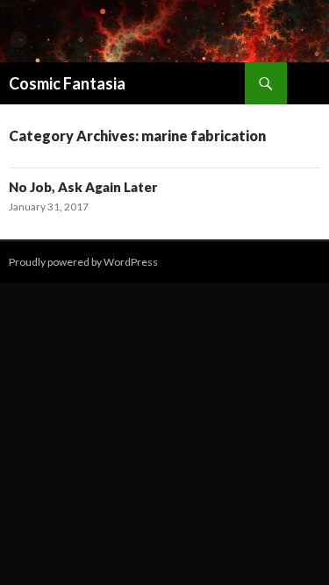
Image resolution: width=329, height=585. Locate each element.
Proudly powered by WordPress (83, 261)
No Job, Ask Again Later (83, 187)
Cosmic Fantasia (67, 83)
